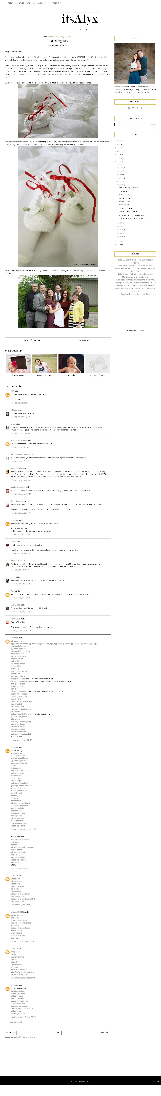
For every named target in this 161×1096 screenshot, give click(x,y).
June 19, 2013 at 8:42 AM (20, 461)
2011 (118, 244)
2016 (119, 151)
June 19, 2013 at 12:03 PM (21, 513)
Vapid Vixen (15, 619)
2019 (119, 141)
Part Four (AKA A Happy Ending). (132, 219)
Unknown (14, 520)
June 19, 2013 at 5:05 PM (20, 553)
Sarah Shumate (17, 501)
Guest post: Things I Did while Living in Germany (135, 280)
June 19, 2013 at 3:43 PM (20, 534)
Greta (13, 424)
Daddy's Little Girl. (127, 208)
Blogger (140, 331)
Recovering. (124, 205)
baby (51, 37)
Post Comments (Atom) (25, 1037)
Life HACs (31, 3)
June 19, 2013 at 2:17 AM (20, 417)
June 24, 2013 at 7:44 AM (20, 612)
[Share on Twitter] (35, 341)
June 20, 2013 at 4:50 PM (21, 598)
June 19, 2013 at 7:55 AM (20, 447)
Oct (121, 171)
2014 (119, 158)
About (10, 3)
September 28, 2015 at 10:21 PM (23, 829)
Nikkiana (14, 410)
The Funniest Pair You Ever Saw (132, 215)
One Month (123, 191)
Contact (20, 3)
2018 (119, 144)
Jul (120, 181)
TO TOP (156, 1082)
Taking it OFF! (124, 201)
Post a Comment (15, 1022)
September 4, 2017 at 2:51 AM (22, 905)
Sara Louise (15, 605)
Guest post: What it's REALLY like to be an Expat (135, 285)
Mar (121, 230)
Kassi (13, 591)
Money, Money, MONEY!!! (128, 212)
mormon (68, 37)
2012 (119, 241)
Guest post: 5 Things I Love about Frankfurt (135, 266)
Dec (121, 164)
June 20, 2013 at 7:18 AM (20, 570)
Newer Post (10, 1033)
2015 (118, 154)
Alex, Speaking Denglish (20, 454)
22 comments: (84, 341)
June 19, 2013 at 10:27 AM (21, 480)
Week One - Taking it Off (129, 188)
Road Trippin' (124, 194)
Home (58, 1033)
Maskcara (42, 3)
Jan (120, 237)
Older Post (105, 1033)
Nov (121, 168)
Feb (121, 233)
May (121, 223)
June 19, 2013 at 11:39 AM (21, 494)
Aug (121, 178)
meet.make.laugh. (18, 487)
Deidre (13, 542)
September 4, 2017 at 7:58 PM (22, 941)
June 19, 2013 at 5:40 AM (20, 433)
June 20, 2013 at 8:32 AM (21, 584)
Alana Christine (17, 468)
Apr (121, 226)
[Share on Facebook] (31, 341)
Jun (120, 185)
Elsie (56, 37)
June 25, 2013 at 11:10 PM (21, 631)
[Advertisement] (26, 1059)
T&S (12, 391)
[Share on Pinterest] (39, 341)
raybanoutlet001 (17, 912)
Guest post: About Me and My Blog (135, 294)
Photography (55, 3)
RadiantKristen (16, 561)
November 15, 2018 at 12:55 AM (23, 1017)
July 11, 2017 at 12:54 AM (20, 868)
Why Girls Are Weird (19, 440)
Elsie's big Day (124, 198)
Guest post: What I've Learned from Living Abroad (135, 283)
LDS (61, 37)
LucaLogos (85, 1081)
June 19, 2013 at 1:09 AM (20, 403)
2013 (119, 161)
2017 (119, 147)
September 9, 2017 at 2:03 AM (23, 978)
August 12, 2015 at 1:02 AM (21, 740)
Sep (120, 174)
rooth (13, 577)
